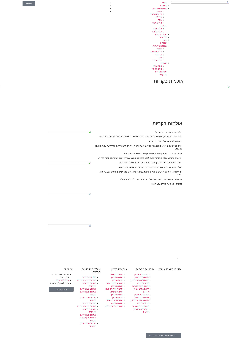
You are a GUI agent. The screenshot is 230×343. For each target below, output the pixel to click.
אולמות (164, 25)
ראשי (164, 2)
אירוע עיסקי (157, 23)
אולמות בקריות (116, 274)
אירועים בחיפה (143, 283)
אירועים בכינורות (160, 8)
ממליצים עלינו (161, 34)
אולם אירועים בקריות (140, 286)
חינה (160, 20)
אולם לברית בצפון (142, 277)
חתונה (159, 11)
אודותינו (163, 5)
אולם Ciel (158, 28)
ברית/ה (159, 17)
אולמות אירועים (89, 277)
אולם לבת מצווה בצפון (140, 280)
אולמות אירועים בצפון (113, 289)
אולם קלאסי (157, 31)
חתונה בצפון (117, 280)
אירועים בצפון (116, 277)
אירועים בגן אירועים (88, 289)
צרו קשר (163, 37)
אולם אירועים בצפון (114, 283)
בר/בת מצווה (156, 14)
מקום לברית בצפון (141, 274)
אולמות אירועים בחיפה (86, 280)
